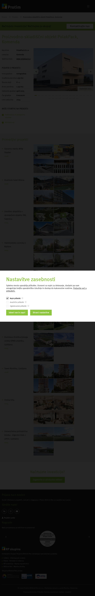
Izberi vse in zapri (17, 312)
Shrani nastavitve (41, 312)
